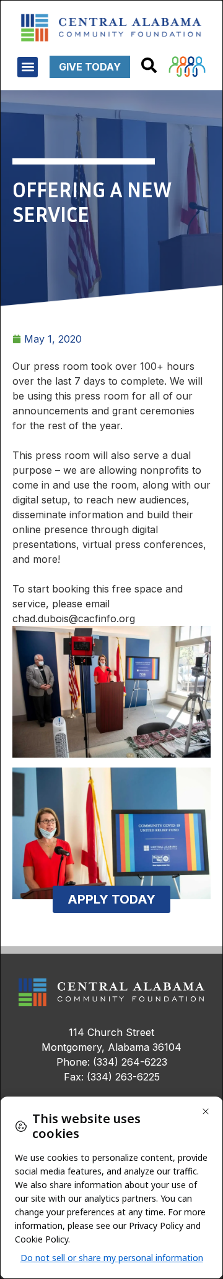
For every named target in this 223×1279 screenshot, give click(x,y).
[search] (149, 65)
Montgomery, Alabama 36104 (111, 1047)
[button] (27, 67)
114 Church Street (111, 1032)
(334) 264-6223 (130, 1062)
